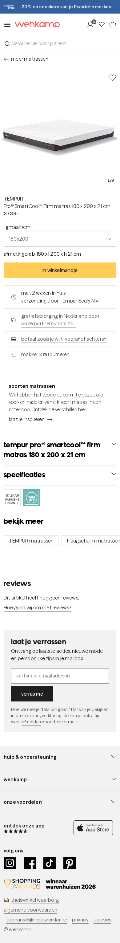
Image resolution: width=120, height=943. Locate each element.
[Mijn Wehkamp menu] (92, 24)
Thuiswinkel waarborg (35, 900)
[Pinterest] (69, 863)
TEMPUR (13, 199)
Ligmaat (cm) (18, 227)
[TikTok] (49, 863)
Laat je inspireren (27, 419)
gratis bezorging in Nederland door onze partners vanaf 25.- (60, 320)
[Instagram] (10, 863)
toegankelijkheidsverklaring (36, 920)
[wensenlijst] (103, 24)
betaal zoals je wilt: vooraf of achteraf (63, 339)
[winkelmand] (112, 24)
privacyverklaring (44, 715)
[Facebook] (30, 863)
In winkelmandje (60, 270)
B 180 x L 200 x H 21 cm (56, 254)
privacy (80, 920)
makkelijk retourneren (45, 354)
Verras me (32, 694)
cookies (102, 920)
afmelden (31, 722)
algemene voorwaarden (30, 910)
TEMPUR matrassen (31, 541)
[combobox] (60, 43)
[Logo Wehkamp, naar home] (35, 25)
